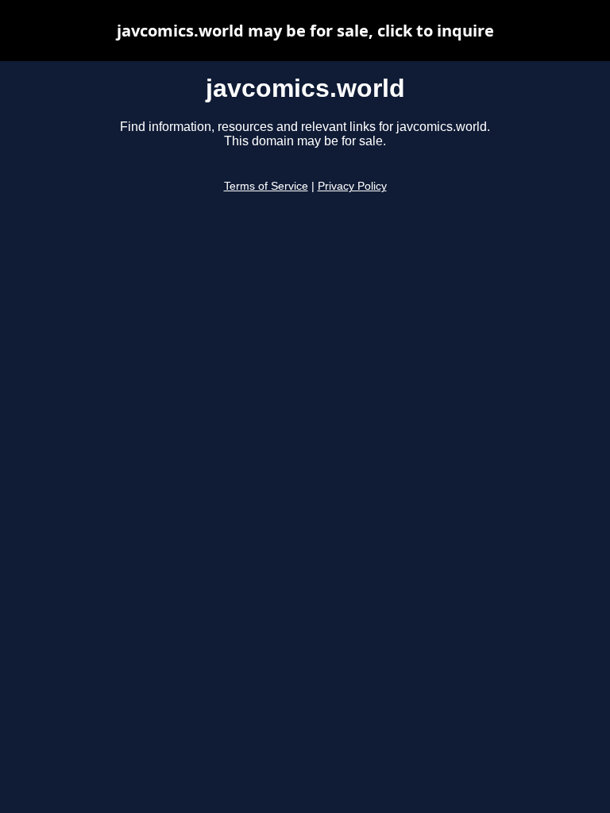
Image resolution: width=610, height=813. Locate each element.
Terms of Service (266, 186)
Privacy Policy (352, 186)
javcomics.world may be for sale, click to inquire (305, 30)
